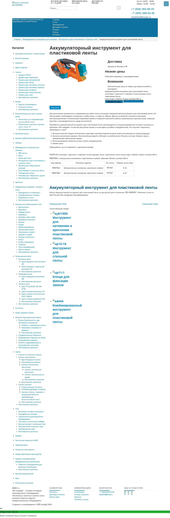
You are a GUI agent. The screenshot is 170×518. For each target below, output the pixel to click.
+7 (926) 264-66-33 (142, 9)
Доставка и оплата (57, 494)
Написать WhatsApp (133, 101)
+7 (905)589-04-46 (106, 492)
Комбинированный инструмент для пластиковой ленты (67, 313)
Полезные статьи (81, 499)
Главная (17, 39)
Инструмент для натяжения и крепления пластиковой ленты (62, 227)
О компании (79, 492)
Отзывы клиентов (81, 494)
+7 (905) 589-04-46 (142, 13)
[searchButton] (118, 7)
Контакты (53, 492)
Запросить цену (114, 101)
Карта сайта (54, 497)
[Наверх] (87, 504)
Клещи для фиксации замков (61, 280)
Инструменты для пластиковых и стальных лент (78, 39)
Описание (55, 107)
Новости (77, 497)
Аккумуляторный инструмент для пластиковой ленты (103, 187)
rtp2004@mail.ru (141, 17)
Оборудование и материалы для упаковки (40, 39)
